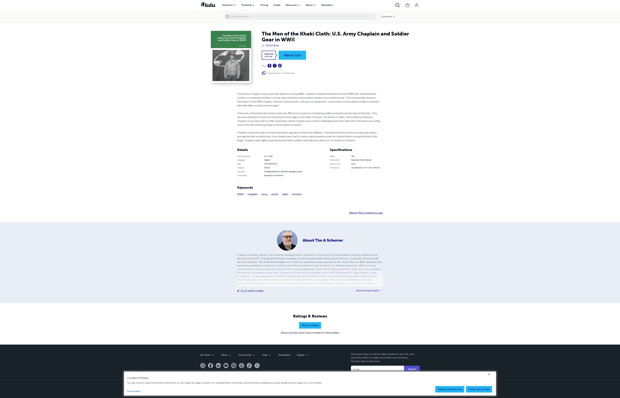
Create (276, 5)
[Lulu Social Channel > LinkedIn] (218, 366)
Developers (284, 355)
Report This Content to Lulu (366, 212)
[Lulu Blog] (233, 366)
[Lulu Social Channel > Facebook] (210, 366)
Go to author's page (252, 290)
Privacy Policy (134, 391)
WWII (240, 194)
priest (274, 194)
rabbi (285, 194)
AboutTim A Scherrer (323, 240)
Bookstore (327, 5)
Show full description (367, 290)
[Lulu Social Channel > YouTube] (226, 366)
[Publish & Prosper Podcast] (241, 366)
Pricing (264, 5)
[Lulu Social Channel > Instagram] (202, 366)
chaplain (253, 194)
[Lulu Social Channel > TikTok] (249, 366)
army (265, 194)
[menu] (234, 5)
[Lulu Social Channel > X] (257, 366)
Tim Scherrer (272, 45)
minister (297, 194)
